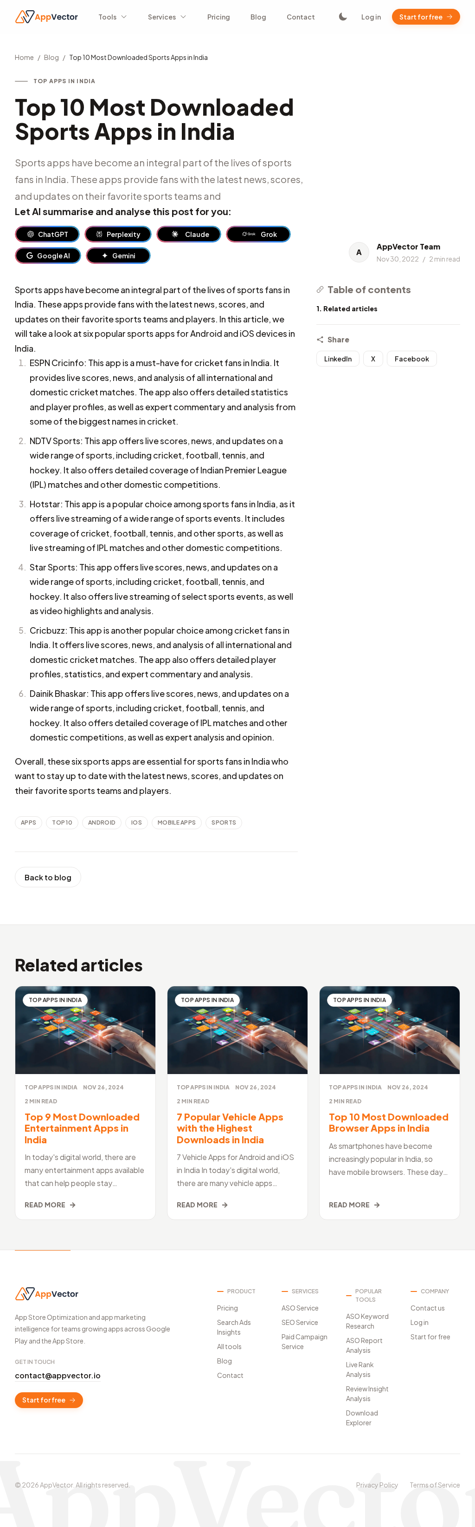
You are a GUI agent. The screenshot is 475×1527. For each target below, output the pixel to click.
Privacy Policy (377, 1485)
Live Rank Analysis (360, 1369)
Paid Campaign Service (304, 1341)
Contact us (428, 1308)
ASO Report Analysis (364, 1345)
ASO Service (300, 1308)
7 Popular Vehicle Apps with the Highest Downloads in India (230, 1128)
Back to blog (48, 877)
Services (162, 17)
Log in (371, 17)
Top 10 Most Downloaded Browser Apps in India (389, 1122)
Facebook (412, 358)
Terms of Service (435, 1485)
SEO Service (300, 1322)
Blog (258, 17)
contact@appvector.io (58, 1375)
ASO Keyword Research (367, 1321)
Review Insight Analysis (367, 1393)
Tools (107, 17)
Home (24, 57)
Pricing (218, 17)
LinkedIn (338, 358)
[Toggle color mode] (342, 17)
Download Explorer (362, 1418)
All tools (229, 1346)
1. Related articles (347, 308)
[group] (47, 234)
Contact (301, 17)
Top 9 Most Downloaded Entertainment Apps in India (82, 1128)
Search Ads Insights (234, 1327)
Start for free (421, 17)
